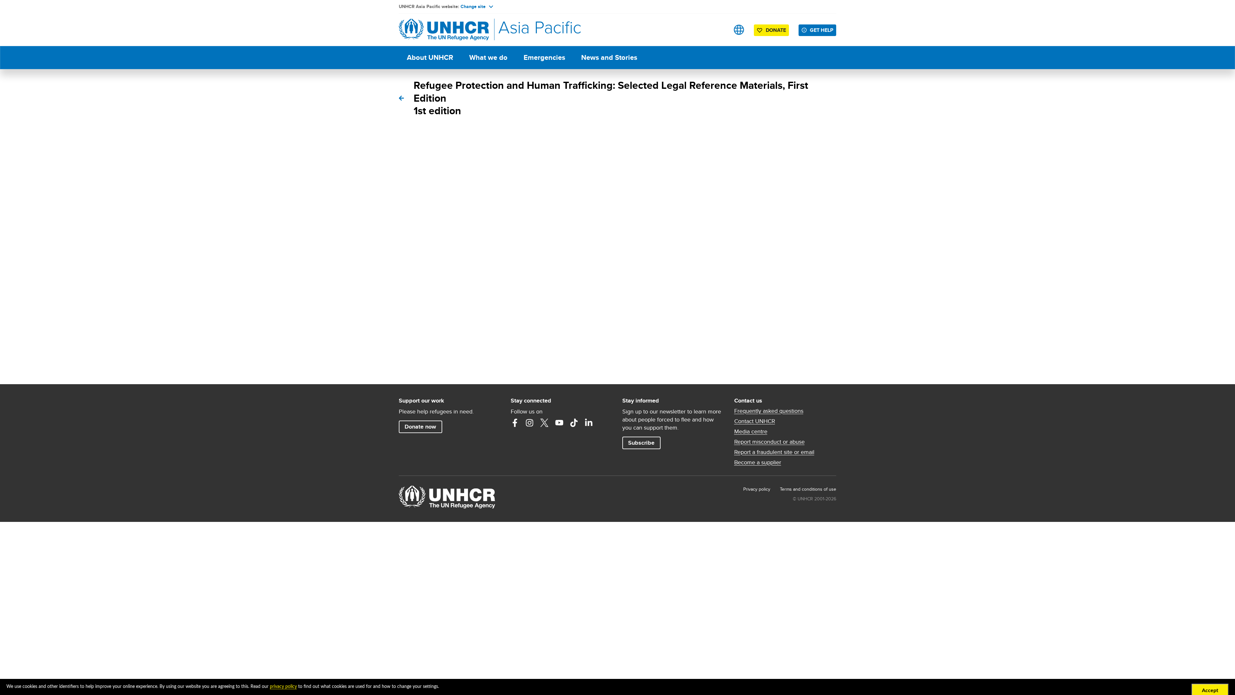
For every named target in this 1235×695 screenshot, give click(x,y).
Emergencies (544, 57)
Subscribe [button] (641, 443)
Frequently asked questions (768, 410)
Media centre (750, 431)
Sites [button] (739, 29)
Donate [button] (776, 30)
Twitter (544, 423)
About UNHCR (430, 57)
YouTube (559, 423)
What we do (488, 57)
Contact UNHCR (754, 421)
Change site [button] (473, 6)
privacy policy (283, 686)
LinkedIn (589, 423)
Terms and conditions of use (808, 489)
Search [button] (718, 29)
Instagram (530, 423)
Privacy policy (756, 489)
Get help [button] (821, 30)
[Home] (444, 29)
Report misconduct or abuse (769, 441)
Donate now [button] (420, 426)
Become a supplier (757, 462)
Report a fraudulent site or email (774, 452)
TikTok (574, 423)
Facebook (515, 423)
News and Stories (609, 57)
